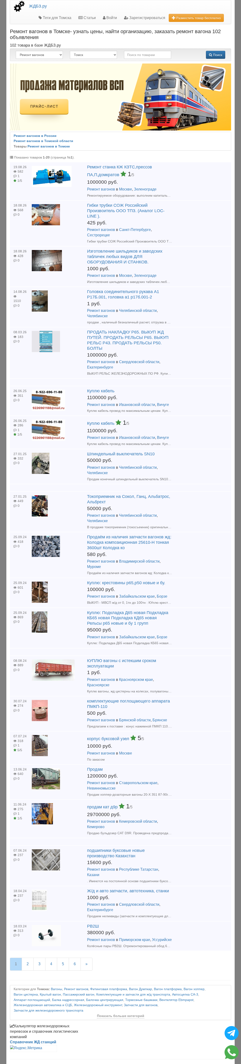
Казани (93, 875)
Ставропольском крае (138, 783)
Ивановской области (137, 405)
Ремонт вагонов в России (35, 136)
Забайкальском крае (137, 596)
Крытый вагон (50, 994)
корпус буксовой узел (108, 738)
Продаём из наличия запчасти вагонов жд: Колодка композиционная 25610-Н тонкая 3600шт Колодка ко (129, 542)
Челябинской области (138, 311)
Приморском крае (134, 940)
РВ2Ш (93, 926)
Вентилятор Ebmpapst (176, 1000)
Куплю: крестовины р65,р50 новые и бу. (126, 582)
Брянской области (135, 720)
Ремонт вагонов (101, 189)
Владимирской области (139, 561)
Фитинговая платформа (108, 989)
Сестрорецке (98, 235)
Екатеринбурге (100, 367)
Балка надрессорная (68, 1000)
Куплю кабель (100, 391)
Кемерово (95, 827)
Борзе (162, 596)
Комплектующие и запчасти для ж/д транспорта (133, 994)
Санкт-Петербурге (135, 230)
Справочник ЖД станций (33, 1042)
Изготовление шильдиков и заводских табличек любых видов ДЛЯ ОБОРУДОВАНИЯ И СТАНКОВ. (124, 256)
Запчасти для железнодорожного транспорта (48, 1010)
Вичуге (163, 405)
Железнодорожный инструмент (98, 1005)
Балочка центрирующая (104, 1000)
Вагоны (56, 989)
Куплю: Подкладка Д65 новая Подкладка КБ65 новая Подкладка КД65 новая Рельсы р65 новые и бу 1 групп (127, 618)
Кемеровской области (138, 821)
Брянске (160, 720)
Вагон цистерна (26, 994)
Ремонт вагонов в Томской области (43, 141)
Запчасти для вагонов (140, 1005)
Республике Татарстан (138, 869)
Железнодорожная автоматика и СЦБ (43, 1005)
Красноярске (98, 685)
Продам (95, 769)
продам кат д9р (103, 807)
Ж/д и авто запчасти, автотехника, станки (128, 891)
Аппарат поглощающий (32, 1000)
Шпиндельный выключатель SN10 (121, 454)
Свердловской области (139, 362)
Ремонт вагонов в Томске (49, 146)
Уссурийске (162, 940)
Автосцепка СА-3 (185, 994)
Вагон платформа (168, 989)
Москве (125, 189)
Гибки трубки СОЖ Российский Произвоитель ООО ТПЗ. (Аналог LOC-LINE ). (126, 210)
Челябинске (97, 316)
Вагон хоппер (194, 989)
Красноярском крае (136, 680)
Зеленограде (145, 189)
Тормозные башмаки (141, 1000)
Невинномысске (101, 788)
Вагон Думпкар (140, 989)
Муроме (94, 567)
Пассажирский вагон (78, 994)
